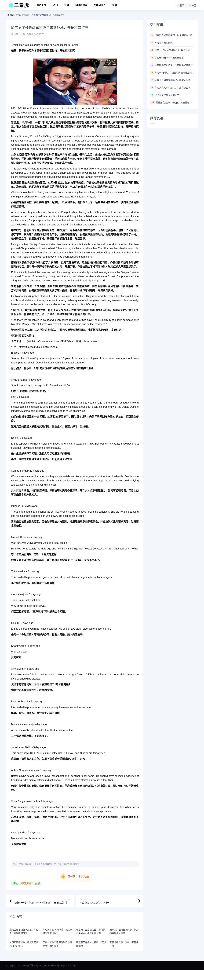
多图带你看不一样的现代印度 (169, 57)
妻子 (37, 883)
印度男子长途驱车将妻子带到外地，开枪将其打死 (43, 15)
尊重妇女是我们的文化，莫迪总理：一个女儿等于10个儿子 (175, 102)
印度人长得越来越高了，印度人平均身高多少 (175, 80)
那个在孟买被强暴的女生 (167, 95)
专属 (66, 5)
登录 (182, 5)
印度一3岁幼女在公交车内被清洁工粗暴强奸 (175, 72)
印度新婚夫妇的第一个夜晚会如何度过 (174, 65)
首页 (12, 15)
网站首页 (41, 5)
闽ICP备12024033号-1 (67, 965)
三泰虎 (21, 864)
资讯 (55, 5)
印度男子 (26, 883)
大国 (114, 5)
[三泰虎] (18, 6)
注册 (194, 5)
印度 (18, 15)
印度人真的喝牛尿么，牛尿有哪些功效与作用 (175, 87)
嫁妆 (15, 883)
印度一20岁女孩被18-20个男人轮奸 (172, 50)
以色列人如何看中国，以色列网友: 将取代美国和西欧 (175, 35)
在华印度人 (100, 5)
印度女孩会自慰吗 (164, 42)
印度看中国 (81, 5)
